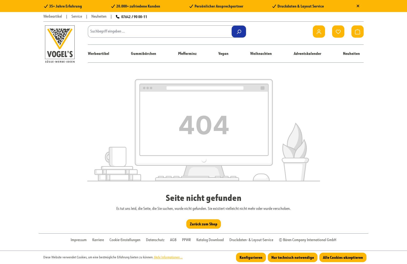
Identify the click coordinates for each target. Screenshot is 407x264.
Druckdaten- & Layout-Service (251, 240)
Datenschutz (155, 240)
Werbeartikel (52, 17)
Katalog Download (210, 240)
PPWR (186, 240)
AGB (173, 240)
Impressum (79, 240)
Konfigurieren (251, 257)
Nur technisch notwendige (292, 257)
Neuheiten (98, 17)
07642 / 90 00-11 (134, 16)
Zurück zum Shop (203, 223)
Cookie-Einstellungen (125, 240)
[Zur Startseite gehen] (59, 43)
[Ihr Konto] (319, 31)
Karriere (98, 240)
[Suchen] (239, 31)
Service (76, 17)
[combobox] (161, 31)
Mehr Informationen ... (168, 257)
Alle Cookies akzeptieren (343, 257)
